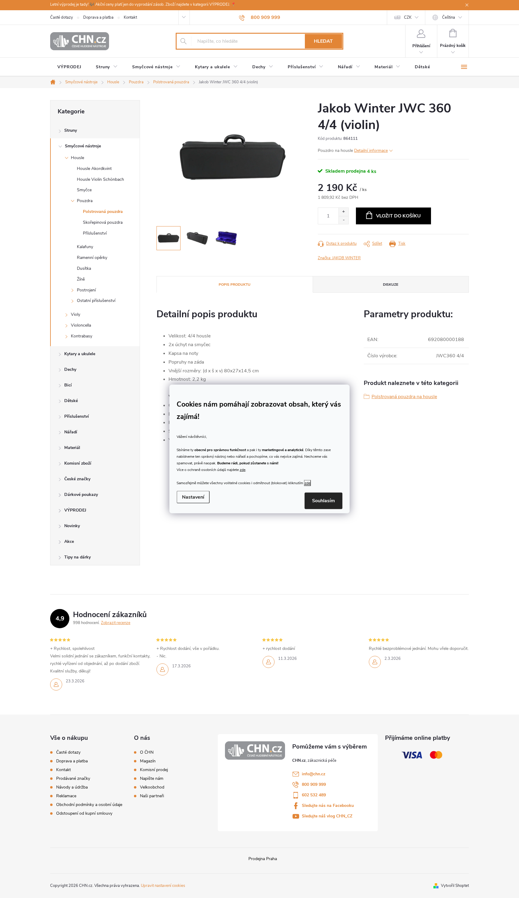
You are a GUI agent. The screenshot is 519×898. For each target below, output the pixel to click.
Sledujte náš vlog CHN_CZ (327, 816)
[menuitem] (69, 67)
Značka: (339, 258)
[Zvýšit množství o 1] (343, 212)
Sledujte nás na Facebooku (328, 805)
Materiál (72, 448)
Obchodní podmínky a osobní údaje (89, 804)
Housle (77, 158)
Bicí (68, 385)
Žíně (81, 279)
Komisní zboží (77, 463)
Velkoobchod (152, 787)
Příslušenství (95, 233)
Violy (75, 314)
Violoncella (81, 325)
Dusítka (84, 268)
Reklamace (66, 796)
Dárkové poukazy (81, 494)
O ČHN (146, 752)
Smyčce (84, 190)
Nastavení (193, 497)
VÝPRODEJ (75, 510)
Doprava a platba (98, 17)
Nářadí (70, 432)
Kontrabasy (81, 336)
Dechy (70, 369)
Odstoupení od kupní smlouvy (84, 813)
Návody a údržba (72, 787)
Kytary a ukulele (79, 354)
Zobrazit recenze (115, 623)
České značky (77, 479)
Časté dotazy (61, 17)
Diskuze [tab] (390, 284)
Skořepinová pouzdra (103, 222)
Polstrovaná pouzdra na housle (404, 396)
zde (242, 469)
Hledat (323, 41)
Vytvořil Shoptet (455, 885)
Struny (70, 130)
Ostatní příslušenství (96, 300)
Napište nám (151, 778)
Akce (69, 541)
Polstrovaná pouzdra (103, 211)
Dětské (71, 401)
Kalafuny (85, 247)
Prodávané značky (73, 778)
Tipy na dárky (77, 557)
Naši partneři (152, 796)
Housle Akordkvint (94, 168)
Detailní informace (371, 150)
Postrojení (86, 290)
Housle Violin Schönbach (100, 179)
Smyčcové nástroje (83, 146)
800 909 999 (314, 784)
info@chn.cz (313, 774)
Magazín (148, 761)
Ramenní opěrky (92, 257)
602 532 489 (314, 795)
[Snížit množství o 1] (343, 220)
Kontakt (130, 17)
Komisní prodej (154, 769)
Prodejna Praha (262, 859)
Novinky (72, 526)
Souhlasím (323, 500)
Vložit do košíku (398, 216)
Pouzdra (85, 201)
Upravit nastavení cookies (163, 885)
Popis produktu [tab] (234, 284)
